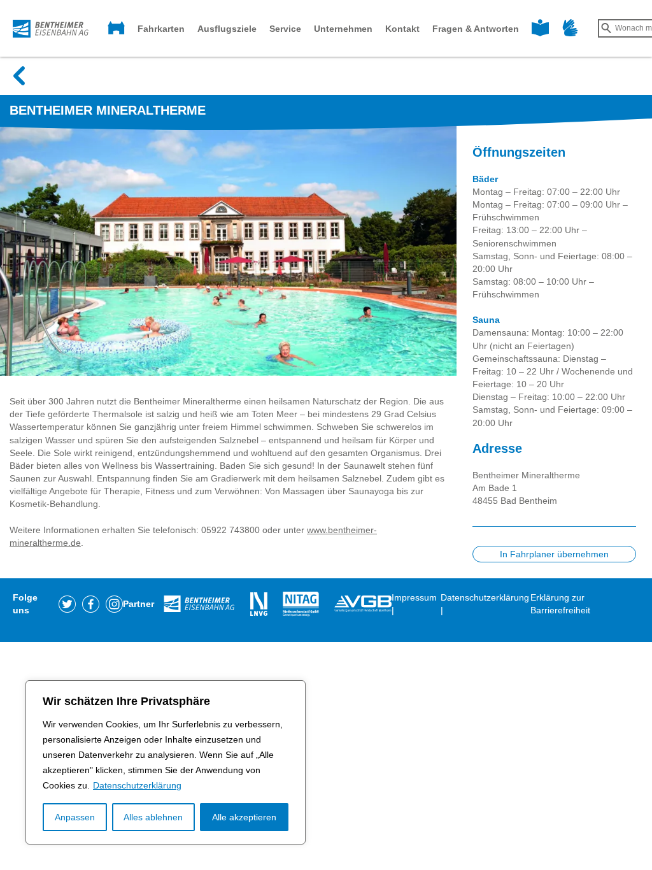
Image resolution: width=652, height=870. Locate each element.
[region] (165, 762)
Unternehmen (343, 29)
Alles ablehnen (153, 817)
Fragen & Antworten (475, 29)
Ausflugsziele (227, 29)
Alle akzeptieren (244, 817)
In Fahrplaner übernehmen (554, 554)
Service (285, 29)
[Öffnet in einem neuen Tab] (67, 603)
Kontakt (402, 29)
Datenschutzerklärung (137, 785)
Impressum (414, 597)
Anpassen (75, 817)
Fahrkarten (161, 29)
